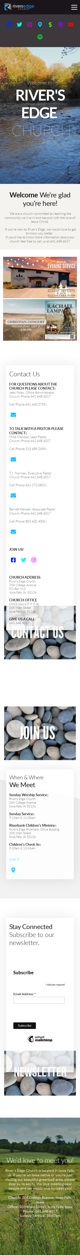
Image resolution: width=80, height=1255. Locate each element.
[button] (74, 7)
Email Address (24, 993)
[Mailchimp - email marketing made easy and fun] (40, 1042)
